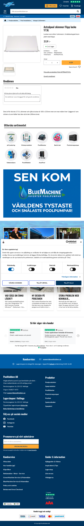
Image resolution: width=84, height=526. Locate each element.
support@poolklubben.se (52, 359)
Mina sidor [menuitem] (7, 461)
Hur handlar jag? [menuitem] (9, 465)
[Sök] (78, 11)
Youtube (10, 426)
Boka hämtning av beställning (13, 409)
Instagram (10, 423)
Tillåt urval (42, 283)
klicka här (24, 405)
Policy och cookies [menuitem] (10, 485)
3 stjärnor (9, 88)
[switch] (32, 269)
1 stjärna (5, 88)
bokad (51, 364)
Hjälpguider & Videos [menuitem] (53, 461)
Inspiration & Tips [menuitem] (51, 465)
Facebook (10, 419)
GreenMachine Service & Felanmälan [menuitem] (16, 477)
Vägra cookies (15, 283)
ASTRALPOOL (58, 54)
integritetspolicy (32, 450)
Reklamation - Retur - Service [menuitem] (14, 473)
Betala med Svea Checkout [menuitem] (13, 489)
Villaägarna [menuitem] (49, 477)
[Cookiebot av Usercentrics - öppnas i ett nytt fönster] (67, 242)
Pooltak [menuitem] (48, 398)
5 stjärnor (13, 88)
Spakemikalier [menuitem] (50, 402)
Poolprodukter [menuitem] (50, 382)
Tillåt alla (69, 283)
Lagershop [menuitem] (49, 469)
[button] (5, 11)
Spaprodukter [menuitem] (50, 386)
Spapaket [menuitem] (48, 406)
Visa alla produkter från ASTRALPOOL (57, 72)
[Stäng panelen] (81, 242)
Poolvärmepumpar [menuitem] (52, 394)
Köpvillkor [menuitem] (7, 469)
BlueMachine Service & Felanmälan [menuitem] (16, 481)
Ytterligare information (70, 277)
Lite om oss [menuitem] (49, 473)
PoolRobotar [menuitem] (49, 390)
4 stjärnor (11, 88)
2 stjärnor (7, 88)
